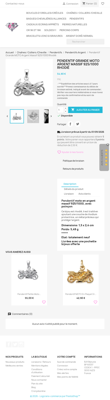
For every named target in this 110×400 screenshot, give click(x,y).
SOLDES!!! (50, 30)
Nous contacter (39, 379)
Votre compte (66, 356)
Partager (70, 124)
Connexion (62, 365)
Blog (33, 387)
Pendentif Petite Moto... (29, 294)
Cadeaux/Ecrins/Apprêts (42, 24)
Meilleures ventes (14, 365)
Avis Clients (102, 157)
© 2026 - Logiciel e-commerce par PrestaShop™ (55, 396)
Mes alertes (63, 373)
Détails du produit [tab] (74, 189)
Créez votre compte (67, 369)
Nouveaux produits (15, 362)
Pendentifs (77, 18)
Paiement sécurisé (40, 376)
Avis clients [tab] (84, 193)
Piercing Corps (69, 30)
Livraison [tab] (69, 193)
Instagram (21, 344)
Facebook (9, 344)
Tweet (77, 124)
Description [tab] (70, 183)
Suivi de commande (66, 362)
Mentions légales (39, 365)
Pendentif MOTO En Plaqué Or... (80, 294)
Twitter (15, 344)
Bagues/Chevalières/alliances (46, 18)
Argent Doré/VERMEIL (79, 35)
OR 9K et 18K (33, 30)
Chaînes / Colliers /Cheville (84, 13)
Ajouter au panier (85, 109)
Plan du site (37, 383)
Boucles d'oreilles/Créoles (44, 13)
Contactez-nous (15, 3)
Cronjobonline (38, 391)
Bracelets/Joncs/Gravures (44, 35)
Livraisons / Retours (41, 362)
